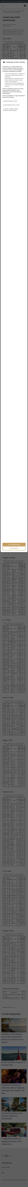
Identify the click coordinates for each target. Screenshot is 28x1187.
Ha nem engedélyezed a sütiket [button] (11, 105)
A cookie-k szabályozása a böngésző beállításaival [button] (10, 109)
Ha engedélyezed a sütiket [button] (10, 101)
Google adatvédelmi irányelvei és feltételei (13, 96)
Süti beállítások (14, 548)
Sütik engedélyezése (14, 544)
